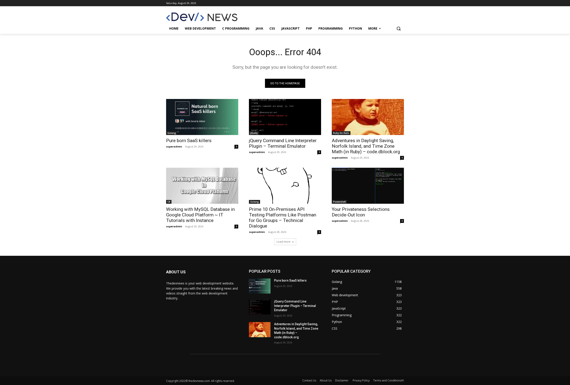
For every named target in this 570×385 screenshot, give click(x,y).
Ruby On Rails (341, 133)
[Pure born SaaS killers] (202, 117)
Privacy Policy (361, 380)
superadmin (174, 146)
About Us (326, 380)
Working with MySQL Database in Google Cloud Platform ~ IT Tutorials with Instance (200, 215)
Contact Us (309, 380)
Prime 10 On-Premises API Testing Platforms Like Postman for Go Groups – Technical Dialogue (282, 218)
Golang (171, 133)
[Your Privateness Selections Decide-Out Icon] (368, 186)
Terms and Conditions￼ (388, 380)
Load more (284, 242)
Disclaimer (342, 380)
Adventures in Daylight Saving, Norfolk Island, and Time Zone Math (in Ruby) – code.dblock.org (366, 146)
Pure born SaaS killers (189, 140)
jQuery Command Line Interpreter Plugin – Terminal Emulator (283, 143)
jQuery (254, 133)
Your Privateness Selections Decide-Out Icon (361, 212)
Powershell (339, 201)
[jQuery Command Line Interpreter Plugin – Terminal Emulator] (285, 117)
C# (168, 201)
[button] (398, 28)
